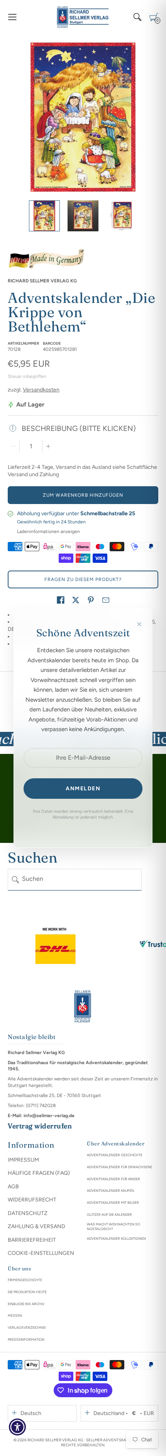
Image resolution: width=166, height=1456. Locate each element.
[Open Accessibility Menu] (17, 1427)
